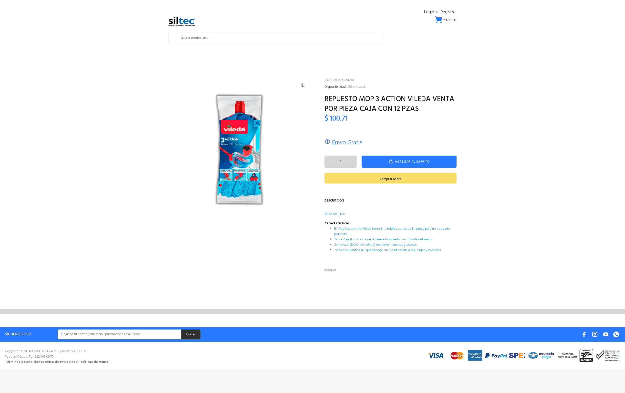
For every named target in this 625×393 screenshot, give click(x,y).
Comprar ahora (390, 179)
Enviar (191, 334)
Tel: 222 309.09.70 (41, 357)
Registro (448, 12)
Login (429, 12)
